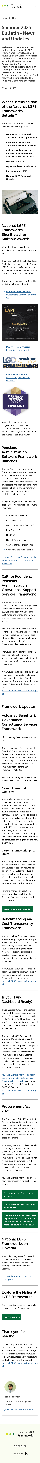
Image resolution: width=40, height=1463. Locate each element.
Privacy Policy (20, 1445)
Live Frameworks (12, 1317)
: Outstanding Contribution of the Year (21, 294)
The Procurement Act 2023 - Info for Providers (19, 1206)
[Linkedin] (26, 1453)
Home (4, 18)
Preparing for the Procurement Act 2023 (18, 1194)
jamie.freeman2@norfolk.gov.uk (18, 1409)
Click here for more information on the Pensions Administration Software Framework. (19, 560)
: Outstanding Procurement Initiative (18, 377)
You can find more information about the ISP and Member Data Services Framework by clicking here (18, 1078)
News (14, 18)
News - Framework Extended (17, 909)
